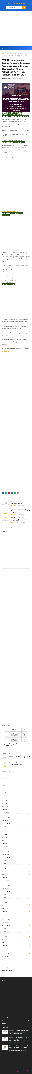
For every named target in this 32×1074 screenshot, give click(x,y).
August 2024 (16, 860)
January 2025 (16, 846)
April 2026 (16, 803)
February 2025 (16, 843)
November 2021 (16, 954)
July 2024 (16, 863)
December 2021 (16, 951)
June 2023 (16, 900)
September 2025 (16, 823)
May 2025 (16, 835)
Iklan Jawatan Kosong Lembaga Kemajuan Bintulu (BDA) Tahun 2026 (15, 744)
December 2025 (16, 815)
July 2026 (16, 795)
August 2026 (16, 792)
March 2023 (16, 908)
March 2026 (16, 806)
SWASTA (16, 1023)
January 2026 (16, 812)
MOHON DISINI (6, 351)
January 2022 (16, 948)
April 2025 (16, 837)
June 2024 (16, 866)
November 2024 (16, 851)
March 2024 (16, 874)
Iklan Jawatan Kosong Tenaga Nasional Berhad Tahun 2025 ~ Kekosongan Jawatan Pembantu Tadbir (19, 1032)
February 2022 (16, 945)
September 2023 (16, 891)
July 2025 (16, 829)
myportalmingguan (6, 78)
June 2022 (16, 934)
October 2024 (16, 854)
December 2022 (16, 917)
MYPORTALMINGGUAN (16, 3)
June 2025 (16, 832)
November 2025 (16, 817)
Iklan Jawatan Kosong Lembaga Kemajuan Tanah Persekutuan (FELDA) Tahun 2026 (20, 510)
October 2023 (16, 888)
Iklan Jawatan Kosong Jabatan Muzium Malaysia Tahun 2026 (20, 502)
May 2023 (16, 902)
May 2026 (16, 800)
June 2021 (16, 959)
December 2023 (16, 883)
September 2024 (16, 857)
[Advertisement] (16, 29)
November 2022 (16, 919)
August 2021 (16, 956)
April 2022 (16, 939)
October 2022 (16, 922)
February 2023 (16, 911)
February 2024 (16, 877)
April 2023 (16, 905)
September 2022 (16, 925)
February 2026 (16, 809)
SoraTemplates (13, 1070)
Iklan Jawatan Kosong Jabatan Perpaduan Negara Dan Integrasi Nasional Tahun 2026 (19, 519)
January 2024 (16, 880)
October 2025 (16, 820)
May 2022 (16, 936)
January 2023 (16, 914)
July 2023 (16, 897)
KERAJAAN (16, 1020)
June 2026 (16, 798)
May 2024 (16, 869)
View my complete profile (7, 972)
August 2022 (16, 928)
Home (3, 53)
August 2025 (16, 826)
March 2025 (16, 840)
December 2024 (16, 849)
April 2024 (16, 871)
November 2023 (16, 885)
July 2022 (16, 931)
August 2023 (16, 894)
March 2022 (16, 942)
